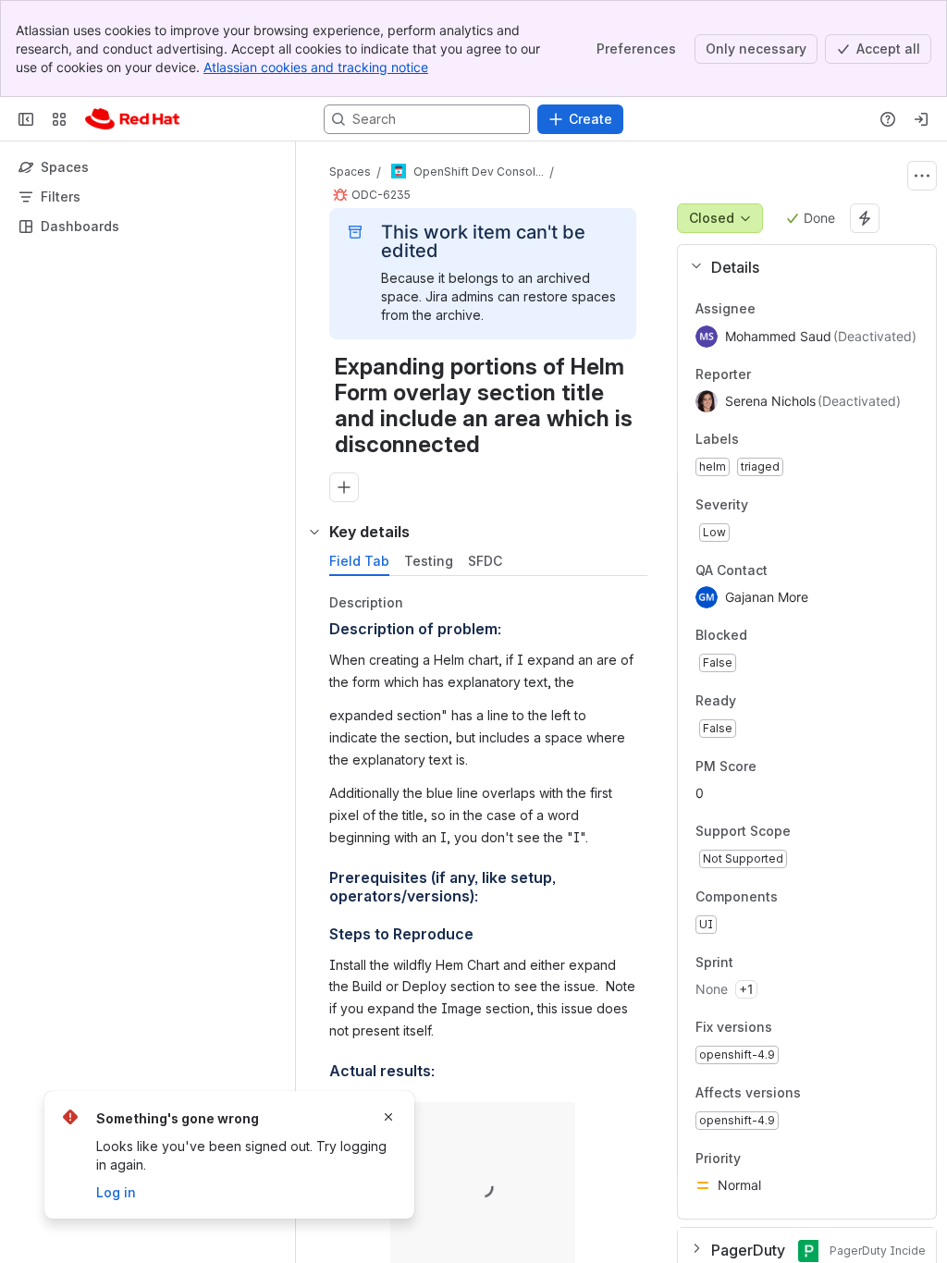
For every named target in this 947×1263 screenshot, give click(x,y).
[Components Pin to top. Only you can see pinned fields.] (818, 896)
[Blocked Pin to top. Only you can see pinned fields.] (788, 636)
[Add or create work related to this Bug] (344, 487)
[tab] (359, 561)
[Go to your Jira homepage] (132, 119)
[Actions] (922, 175)
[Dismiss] (388, 1117)
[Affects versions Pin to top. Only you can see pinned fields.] (841, 1092)
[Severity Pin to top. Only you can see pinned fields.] (788, 504)
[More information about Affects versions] (819, 1093)
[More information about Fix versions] (790, 1029)
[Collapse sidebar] (26, 119)
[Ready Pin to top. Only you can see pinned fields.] (776, 700)
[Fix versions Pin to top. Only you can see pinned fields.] (813, 1028)
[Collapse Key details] (314, 532)
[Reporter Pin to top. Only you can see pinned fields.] (765, 374)
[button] (799, 267)
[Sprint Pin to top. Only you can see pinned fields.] (774, 962)
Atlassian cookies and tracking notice (315, 67)
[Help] (888, 119)
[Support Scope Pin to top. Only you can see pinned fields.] (805, 832)
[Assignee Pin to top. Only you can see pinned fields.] (770, 308)
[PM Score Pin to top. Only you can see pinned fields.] (771, 766)
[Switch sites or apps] (59, 119)
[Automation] (864, 218)
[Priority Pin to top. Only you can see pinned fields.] (781, 1158)
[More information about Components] (796, 897)
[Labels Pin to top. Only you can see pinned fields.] (753, 440)
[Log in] (921, 119)
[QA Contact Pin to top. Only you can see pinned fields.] (808, 570)
